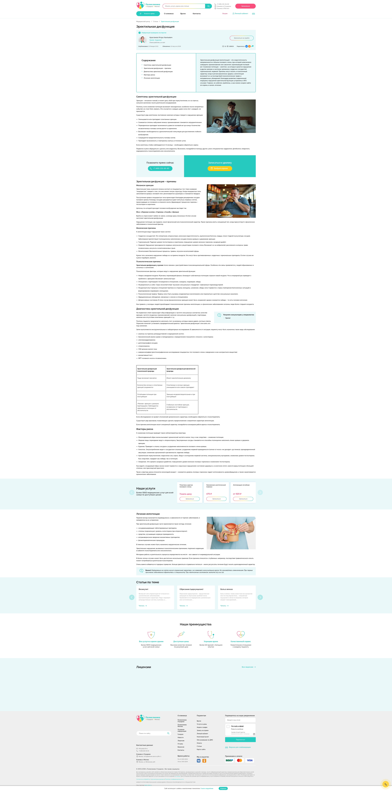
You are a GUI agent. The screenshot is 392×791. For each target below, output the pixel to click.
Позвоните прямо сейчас (160, 162)
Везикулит (143, 589)
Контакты (197, 14)
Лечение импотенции (152, 78)
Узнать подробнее (206, 788)
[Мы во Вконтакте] (198, 761)
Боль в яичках (226, 589)
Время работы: (184, 756)
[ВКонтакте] (246, 46)
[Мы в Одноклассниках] (204, 761)
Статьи (155, 21)
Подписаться (240, 740)
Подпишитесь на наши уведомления (240, 716)
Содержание (149, 60)
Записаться (245, 6)
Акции (224, 13)
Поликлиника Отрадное (182, 720)
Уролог (228, 318)
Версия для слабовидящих (240, 747)
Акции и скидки (202, 727)
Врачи (183, 14)
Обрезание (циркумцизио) (191, 589)
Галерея (180, 734)
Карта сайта (201, 749)
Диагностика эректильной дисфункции (158, 71)
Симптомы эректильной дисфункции (157, 65)
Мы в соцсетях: (203, 757)
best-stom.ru (148, 785)
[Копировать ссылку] (252, 46)
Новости (180, 737)
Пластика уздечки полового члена (186, 486)
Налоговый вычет (203, 737)
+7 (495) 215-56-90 (223, 4)
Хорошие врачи (211, 641)
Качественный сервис (241, 641)
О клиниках (169, 14)
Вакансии (181, 747)
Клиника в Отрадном (224, 6)
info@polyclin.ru (143, 748)
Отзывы (180, 744)
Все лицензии (247, 667)
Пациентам (201, 716)
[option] (189, 492)
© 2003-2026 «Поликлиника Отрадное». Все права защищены (157, 769)
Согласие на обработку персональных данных (150, 779)
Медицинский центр (143, 21)
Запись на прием (202, 730)
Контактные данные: (144, 745)
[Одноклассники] (249, 46)
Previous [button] (131, 597)
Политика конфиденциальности (174, 779)
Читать (141, 606)
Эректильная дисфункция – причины (157, 68)
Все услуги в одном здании (151, 641)
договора (177, 776)
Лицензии (181, 740)
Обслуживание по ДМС (205, 740)
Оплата (199, 743)
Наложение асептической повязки (216, 486)
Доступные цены (181, 641)
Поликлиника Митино (182, 725)
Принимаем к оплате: (234, 756)
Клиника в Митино (223, 8)
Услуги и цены (149, 13)
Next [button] (260, 597)
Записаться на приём (241, 38)
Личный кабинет (241, 13)
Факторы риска (149, 75)
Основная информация (182, 730)
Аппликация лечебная (241, 485)
